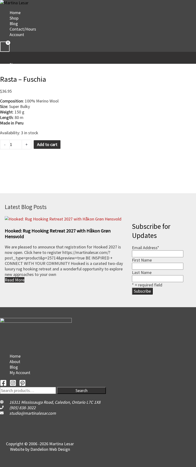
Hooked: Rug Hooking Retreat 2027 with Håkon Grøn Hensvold (58, 233)
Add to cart (47, 144)
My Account (20, 372)
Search (81, 390)
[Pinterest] (22, 384)
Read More (14, 280)
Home (15, 12)
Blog (14, 23)
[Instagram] (13, 384)
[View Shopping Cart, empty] (5, 47)
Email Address (145, 247)
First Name (142, 260)
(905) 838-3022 (22, 407)
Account (17, 34)
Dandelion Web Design (50, 449)
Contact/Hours (23, 29)
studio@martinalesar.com (32, 413)
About (15, 361)
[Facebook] (3, 384)
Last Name (142, 272)
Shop (14, 18)
